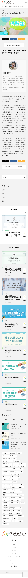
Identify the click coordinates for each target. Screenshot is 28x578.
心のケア (11, 500)
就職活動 (13, 497)
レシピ (13, 487)
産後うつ (18, 513)
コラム (20, 469)
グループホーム (7, 463)
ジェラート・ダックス (8, 471)
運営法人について (8, 572)
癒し (4, 515)
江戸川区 (5, 505)
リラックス (6, 487)
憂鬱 (18, 500)
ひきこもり (13, 479)
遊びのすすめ (6, 521)
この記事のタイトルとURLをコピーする (14, 45)
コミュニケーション (19, 466)
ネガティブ (6, 476)
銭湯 (20, 521)
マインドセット (7, 484)
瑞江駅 (10, 513)
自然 (15, 518)
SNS (19, 453)
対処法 (11, 495)
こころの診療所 (7, 466)
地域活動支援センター (15, 492)
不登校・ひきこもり (8, 489)
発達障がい (11, 515)
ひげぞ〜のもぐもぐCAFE (9, 482)
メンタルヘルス (18, 484)
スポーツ (5, 474)
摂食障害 (5, 502)
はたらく (4, 193)
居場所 (20, 497)
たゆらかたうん (15, 474)
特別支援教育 (16, 510)
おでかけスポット (7, 461)
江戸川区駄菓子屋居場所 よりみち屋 (12, 508)
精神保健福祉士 (7, 518)
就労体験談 (19, 495)
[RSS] (15, 540)
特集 (3, 201)
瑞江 (4, 513)
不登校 (20, 487)
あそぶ (3, 189)
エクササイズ (12, 455)
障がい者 (5, 523)
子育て (4, 495)
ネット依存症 (15, 476)
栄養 (22, 502)
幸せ (4, 500)
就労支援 (5, 497)
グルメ (16, 463)
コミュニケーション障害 (9, 469)
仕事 (17, 489)
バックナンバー (14, 563)
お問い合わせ (14, 566)
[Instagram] (12, 540)
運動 (14, 521)
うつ (4, 455)
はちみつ (5, 479)
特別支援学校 (6, 510)
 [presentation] (25, 212)
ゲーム (22, 463)
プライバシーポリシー (18, 572)
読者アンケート (14, 560)
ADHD (4, 453)
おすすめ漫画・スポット (9, 458)
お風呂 (17, 461)
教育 (12, 502)
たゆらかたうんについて (14, 556)
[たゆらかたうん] (8, 2)
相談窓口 (20, 515)
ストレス (20, 471)
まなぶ (3, 197)
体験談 (4, 492)
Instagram (12, 453)
